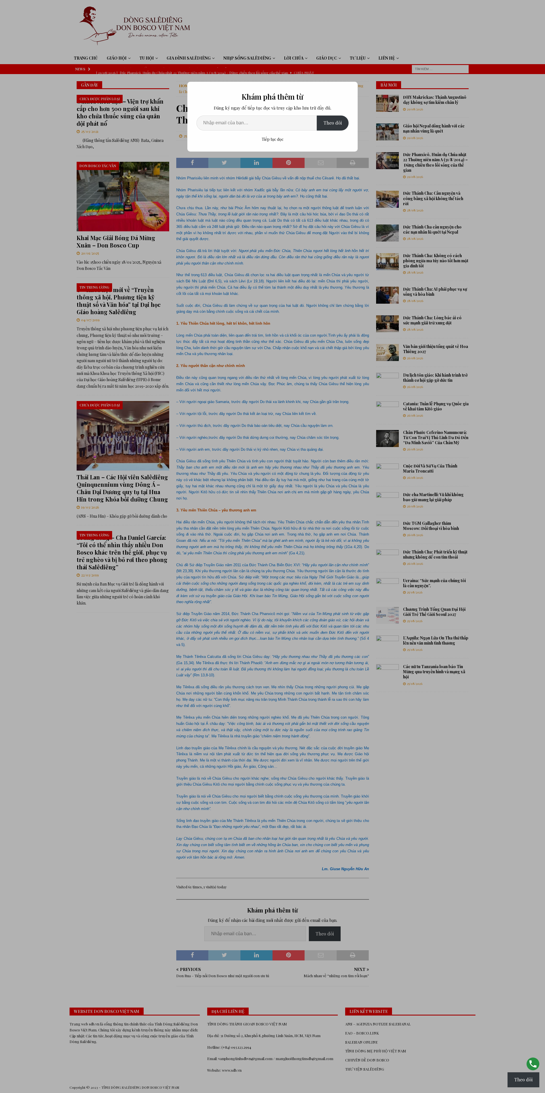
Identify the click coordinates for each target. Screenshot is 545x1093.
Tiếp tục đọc (273, 139)
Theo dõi (333, 123)
